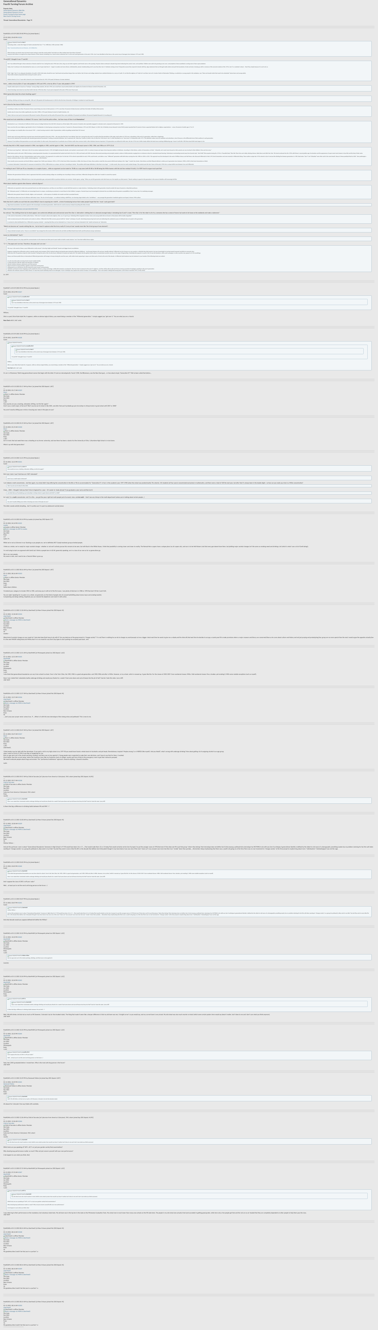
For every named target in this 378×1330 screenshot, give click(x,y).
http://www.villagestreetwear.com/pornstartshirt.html (20, 209)
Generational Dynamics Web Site (13, 10)
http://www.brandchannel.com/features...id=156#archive (22, 48)
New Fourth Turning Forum (12, 16)
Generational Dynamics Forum (13, 12)
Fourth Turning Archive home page (14, 14)
